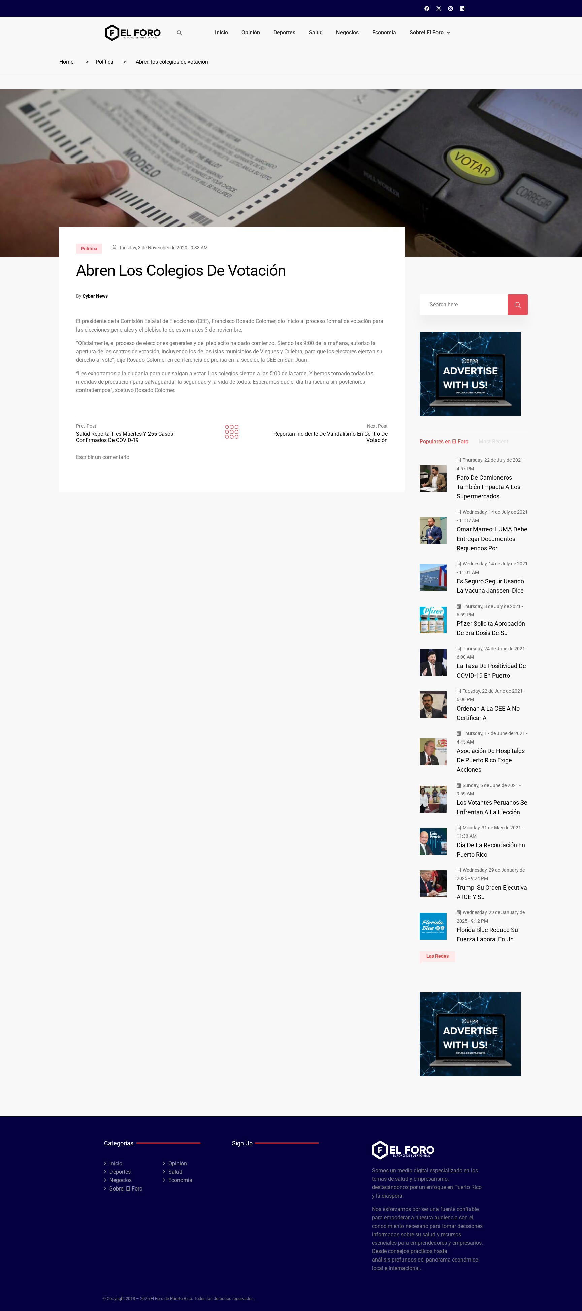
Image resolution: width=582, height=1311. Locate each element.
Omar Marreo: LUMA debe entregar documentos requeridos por (492, 539)
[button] (430, 32)
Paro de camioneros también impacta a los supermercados (488, 487)
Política (105, 62)
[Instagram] (451, 8)
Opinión (250, 32)
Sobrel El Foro (427, 32)
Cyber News (95, 296)
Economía (384, 32)
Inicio (221, 32)
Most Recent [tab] (493, 441)
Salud (316, 32)
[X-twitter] (439, 8)
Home (66, 62)
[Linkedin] (462, 8)
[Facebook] (427, 8)
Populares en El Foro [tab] (444, 441)
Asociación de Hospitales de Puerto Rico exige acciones (491, 760)
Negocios (347, 32)
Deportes (284, 32)
